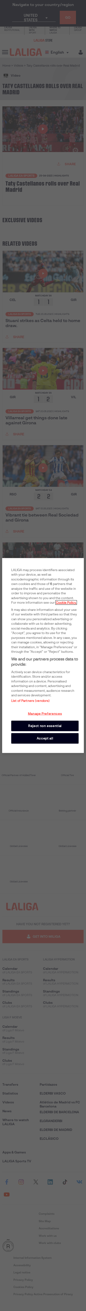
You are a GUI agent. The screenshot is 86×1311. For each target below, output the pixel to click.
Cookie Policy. (66, 602)
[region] (43, 655)
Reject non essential (45, 725)
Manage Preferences (45, 713)
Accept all (45, 738)
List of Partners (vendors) (30, 700)
